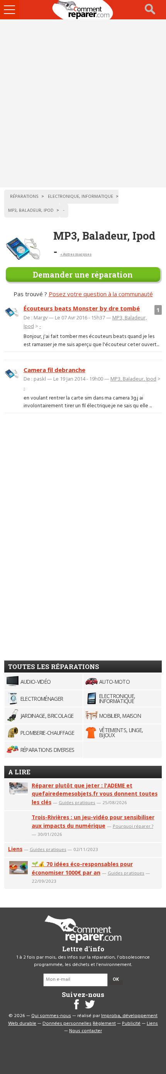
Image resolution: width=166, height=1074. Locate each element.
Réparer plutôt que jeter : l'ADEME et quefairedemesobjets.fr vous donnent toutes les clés (95, 794)
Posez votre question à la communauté (101, 294)
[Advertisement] (83, 103)
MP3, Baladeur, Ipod (133, 378)
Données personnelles (66, 1024)
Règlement (104, 1024)
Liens (15, 849)
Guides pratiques (77, 802)
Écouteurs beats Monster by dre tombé (82, 308)
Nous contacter (85, 1031)
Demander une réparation (83, 274)
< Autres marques (75, 254)
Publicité (131, 1024)
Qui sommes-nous (51, 1016)
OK (116, 979)
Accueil (83, 9)
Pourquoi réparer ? (133, 826)
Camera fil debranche (54, 370)
